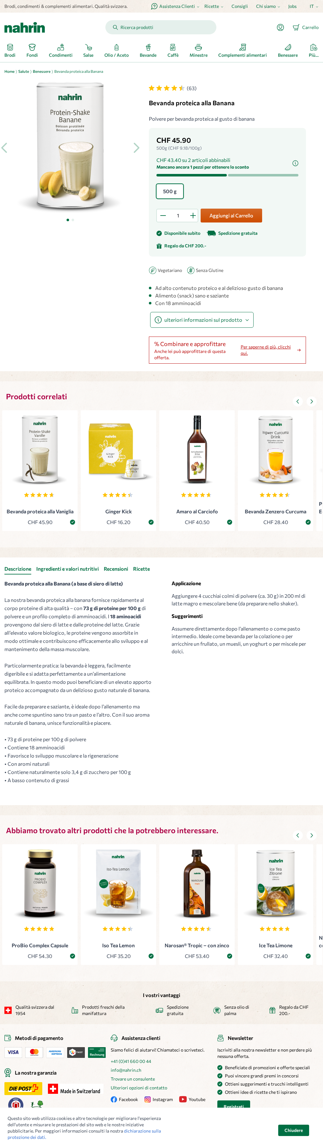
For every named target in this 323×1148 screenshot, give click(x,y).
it (312, 6)
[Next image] (136, 147)
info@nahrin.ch (126, 1070)
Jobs (292, 6)
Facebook (128, 1099)
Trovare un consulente (133, 1079)
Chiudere (294, 1130)
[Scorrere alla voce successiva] (312, 401)
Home (9, 71)
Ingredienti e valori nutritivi (67, 569)
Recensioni (116, 569)
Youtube (197, 1099)
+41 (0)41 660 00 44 (131, 1061)
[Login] (283, 27)
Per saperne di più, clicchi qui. (266, 350)
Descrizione (17, 569)
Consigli (240, 6)
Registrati (234, 1106)
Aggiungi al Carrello (231, 215)
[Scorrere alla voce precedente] (298, 401)
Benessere (41, 71)
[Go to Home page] (24, 27)
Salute (23, 71)
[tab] (68, 220)
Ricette (141, 569)
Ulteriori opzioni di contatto (139, 1087)
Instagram (163, 1099)
